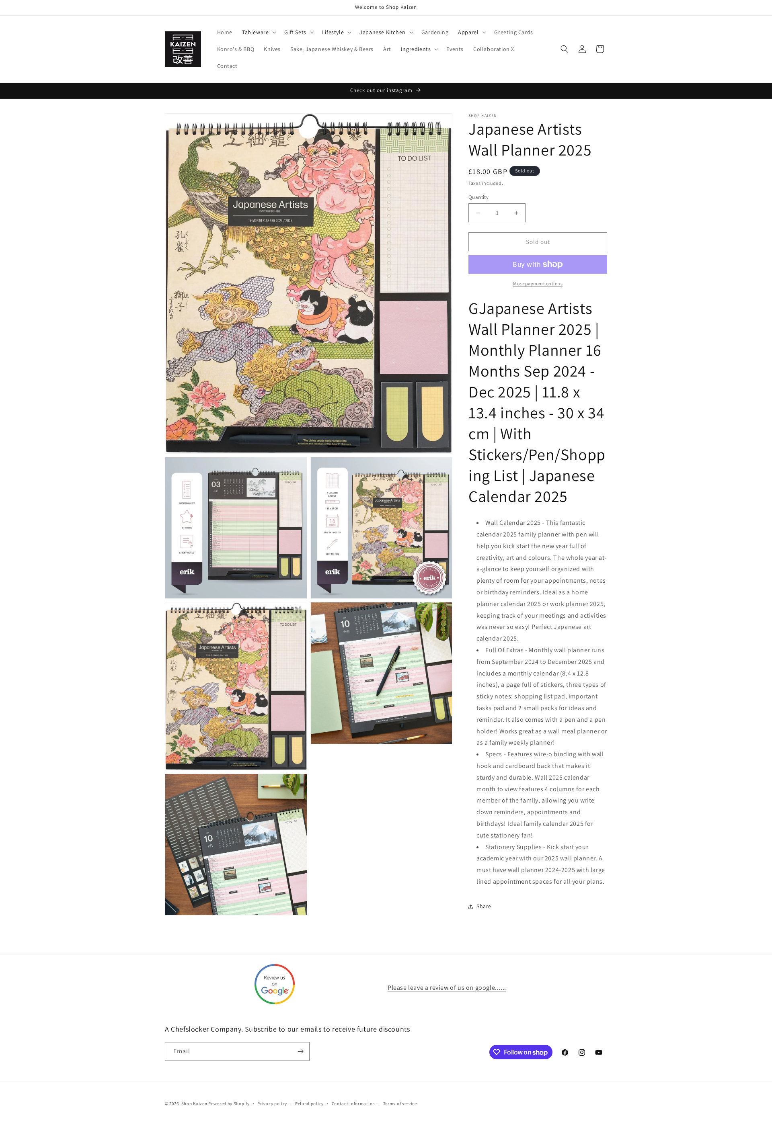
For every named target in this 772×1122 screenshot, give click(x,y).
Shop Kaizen (194, 1103)
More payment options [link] (538, 283)
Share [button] (483, 906)
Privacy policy (272, 1103)
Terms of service (400, 1103)
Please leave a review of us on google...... (447, 987)
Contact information (353, 1103)
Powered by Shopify (229, 1103)
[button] (258, 32)
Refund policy (309, 1103)
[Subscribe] (300, 1051)
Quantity (478, 197)
